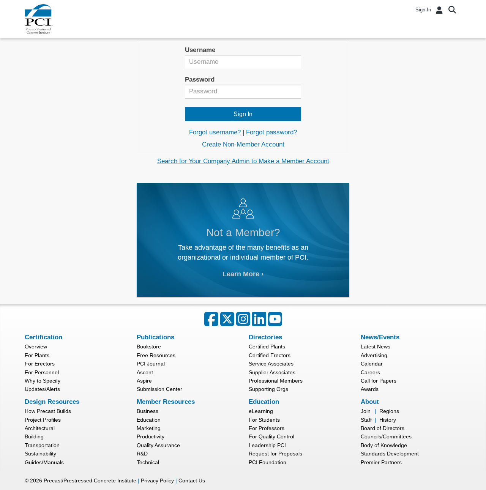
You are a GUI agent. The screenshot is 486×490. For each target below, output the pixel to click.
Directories (265, 337)
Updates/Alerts (42, 389)
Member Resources (166, 401)
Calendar (372, 364)
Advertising (374, 355)
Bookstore (149, 346)
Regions (389, 411)
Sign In (423, 10)
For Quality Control (271, 436)
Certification (43, 337)
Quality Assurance (158, 445)
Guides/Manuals (44, 462)
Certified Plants (267, 346)
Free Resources (156, 355)
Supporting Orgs (268, 389)
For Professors (266, 428)
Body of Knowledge (384, 445)
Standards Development (390, 454)
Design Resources (52, 401)
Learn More (240, 273)
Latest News (375, 346)
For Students (264, 420)
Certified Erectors (269, 355)
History (387, 420)
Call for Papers (378, 381)
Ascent (145, 372)
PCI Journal (151, 364)
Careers (370, 372)
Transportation (42, 445)
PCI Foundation (267, 462)
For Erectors (40, 364)
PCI (39, 19)
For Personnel (42, 372)
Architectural (40, 428)
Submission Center (159, 389)
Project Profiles (43, 420)
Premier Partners (381, 462)
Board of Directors (382, 428)
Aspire (144, 381)
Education (149, 420)
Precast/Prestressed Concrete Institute (90, 480)
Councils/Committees (386, 436)
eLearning (261, 411)
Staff (366, 420)
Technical (148, 462)
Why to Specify (42, 381)
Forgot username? (215, 132)
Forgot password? (271, 132)
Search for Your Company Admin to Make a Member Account (243, 161)
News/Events (380, 337)
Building (34, 436)
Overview (36, 346)
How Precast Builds (48, 411)
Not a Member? (243, 232)
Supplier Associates (272, 372)
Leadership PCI (267, 445)
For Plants (37, 355)
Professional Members (276, 381)
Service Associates (271, 364)
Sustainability (40, 454)
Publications (155, 337)
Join (366, 411)
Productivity (150, 436)
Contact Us (191, 480)
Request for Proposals (275, 454)
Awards (370, 389)
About (370, 401)
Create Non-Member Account (243, 144)
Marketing (149, 428)
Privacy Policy (157, 480)
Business (147, 411)
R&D (142, 454)
